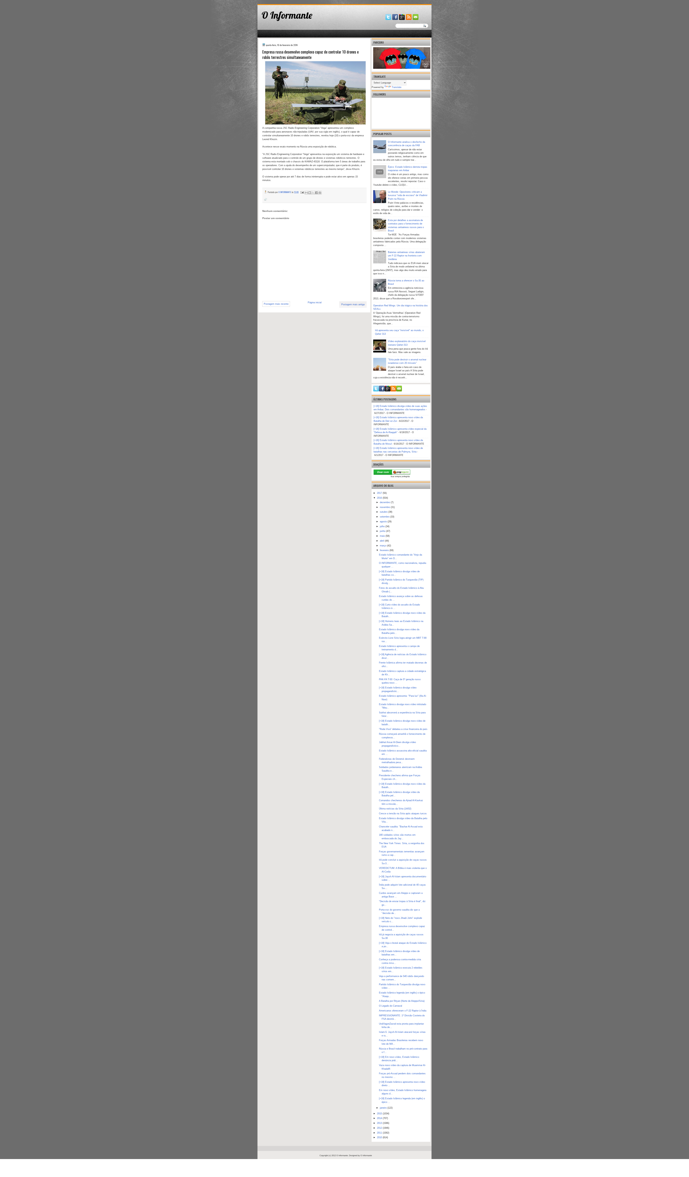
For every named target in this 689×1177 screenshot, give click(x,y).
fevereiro (385, 550)
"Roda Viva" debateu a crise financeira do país (403, 729)
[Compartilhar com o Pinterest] (320, 192)
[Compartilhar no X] (313, 192)
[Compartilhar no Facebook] (316, 192)
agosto (384, 521)
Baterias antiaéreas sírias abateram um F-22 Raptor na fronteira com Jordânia (406, 256)
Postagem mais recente (276, 304)
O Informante (287, 15)
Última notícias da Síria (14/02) (395, 808)
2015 (380, 1113)
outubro (384, 511)
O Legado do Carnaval (390, 1005)
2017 (380, 493)
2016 (380, 497)
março (383, 545)
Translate (396, 87)
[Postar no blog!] (309, 192)
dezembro (385, 502)
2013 (380, 1123)
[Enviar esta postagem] (302, 192)
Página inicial (315, 302)
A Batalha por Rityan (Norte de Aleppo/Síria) (402, 1001)
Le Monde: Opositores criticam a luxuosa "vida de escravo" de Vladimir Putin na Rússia (407, 195)
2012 (380, 1128)
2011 (380, 1132)
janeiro (383, 1107)
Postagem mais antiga (353, 304)
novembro (385, 507)
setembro (385, 516)
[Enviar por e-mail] (306, 192)
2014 (380, 1118)
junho (383, 531)
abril (382, 540)
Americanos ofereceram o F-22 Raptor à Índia (402, 1010)
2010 (380, 1137)
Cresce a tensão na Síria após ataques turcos (403, 813)
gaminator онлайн (274, 2)
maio (383, 536)
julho (382, 526)
